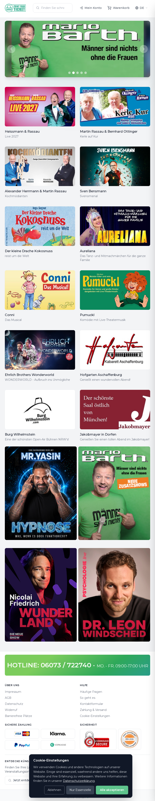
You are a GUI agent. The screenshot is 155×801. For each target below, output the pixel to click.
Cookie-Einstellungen (95, 716)
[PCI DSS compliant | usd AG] (129, 739)
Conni (9, 315)
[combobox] (52, 8)
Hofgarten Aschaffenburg (101, 375)
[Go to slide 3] (77, 73)
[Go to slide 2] (73, 73)
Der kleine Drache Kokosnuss (29, 251)
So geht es (87, 698)
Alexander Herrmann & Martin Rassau (35, 191)
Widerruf (11, 710)
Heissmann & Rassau (22, 131)
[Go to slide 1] (69, 73)
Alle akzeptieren (112, 790)
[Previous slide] (11, 49)
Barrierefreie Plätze (18, 716)
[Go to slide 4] (81, 73)
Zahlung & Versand (93, 710)
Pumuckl (87, 315)
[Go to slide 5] (85, 73)
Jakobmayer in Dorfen (98, 434)
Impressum (13, 692)
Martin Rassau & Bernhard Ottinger (108, 131)
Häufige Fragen (91, 692)
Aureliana (87, 251)
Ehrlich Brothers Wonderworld (29, 375)
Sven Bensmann (93, 191)
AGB (8, 698)
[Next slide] (144, 49)
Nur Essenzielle (80, 790)
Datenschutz (14, 704)
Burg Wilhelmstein (20, 434)
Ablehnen (54, 790)
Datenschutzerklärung (79, 781)
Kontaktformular (91, 704)
